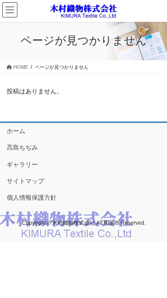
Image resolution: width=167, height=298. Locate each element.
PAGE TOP (154, 281)
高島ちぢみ (22, 147)
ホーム (16, 130)
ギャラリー (22, 164)
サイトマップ (25, 181)
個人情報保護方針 (32, 197)
